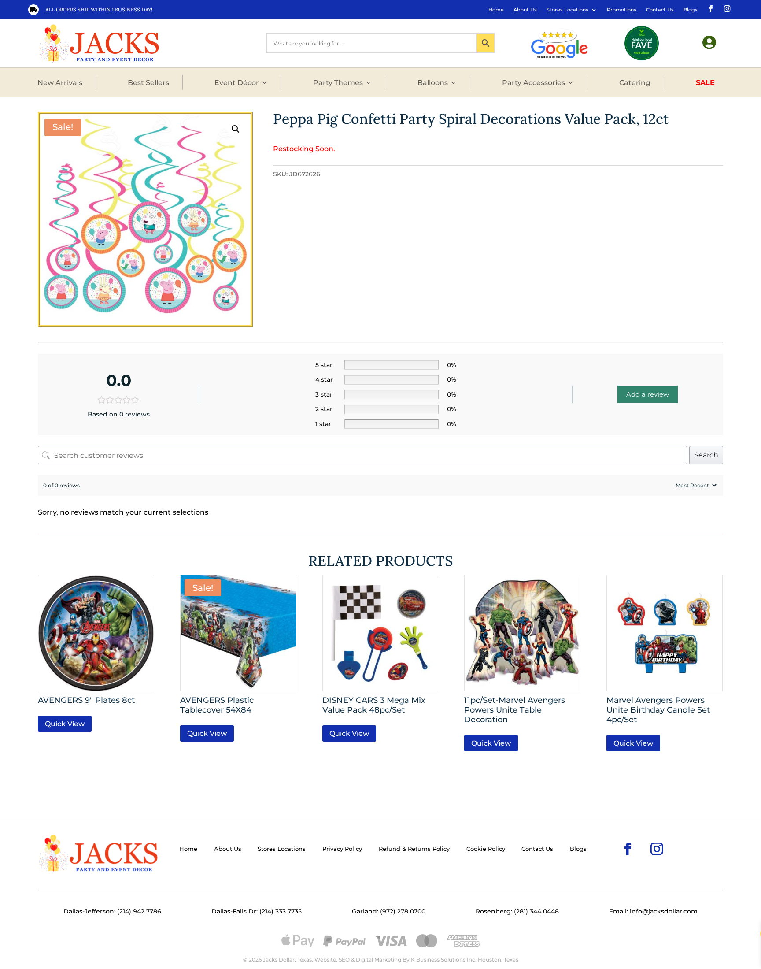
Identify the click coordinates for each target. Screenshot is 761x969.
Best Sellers (148, 82)
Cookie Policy (485, 849)
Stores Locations (567, 10)
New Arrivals (59, 82)
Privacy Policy (342, 849)
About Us (525, 10)
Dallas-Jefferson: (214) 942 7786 (112, 911)
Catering (634, 82)
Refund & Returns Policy (414, 849)
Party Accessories (533, 82)
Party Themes (338, 82)
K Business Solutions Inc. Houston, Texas (464, 959)
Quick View (65, 724)
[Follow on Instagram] (726, 7)
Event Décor (236, 82)
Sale (705, 82)
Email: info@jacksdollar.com (653, 911)
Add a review (647, 394)
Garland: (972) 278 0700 (388, 911)
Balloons (432, 82)
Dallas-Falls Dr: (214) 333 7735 (256, 911)
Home (496, 10)
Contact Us (660, 10)
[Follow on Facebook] (709, 7)
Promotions (621, 10)
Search (706, 455)
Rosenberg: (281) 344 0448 (517, 911)
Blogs (690, 10)
